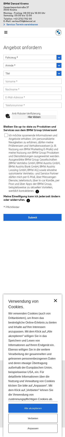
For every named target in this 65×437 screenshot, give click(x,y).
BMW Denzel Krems (16, 3)
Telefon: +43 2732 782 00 (17, 18)
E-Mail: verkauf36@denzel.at (19, 21)
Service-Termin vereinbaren (22, 24)
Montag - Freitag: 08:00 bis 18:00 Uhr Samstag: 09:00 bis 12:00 (24, 14)
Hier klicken (34, 117)
